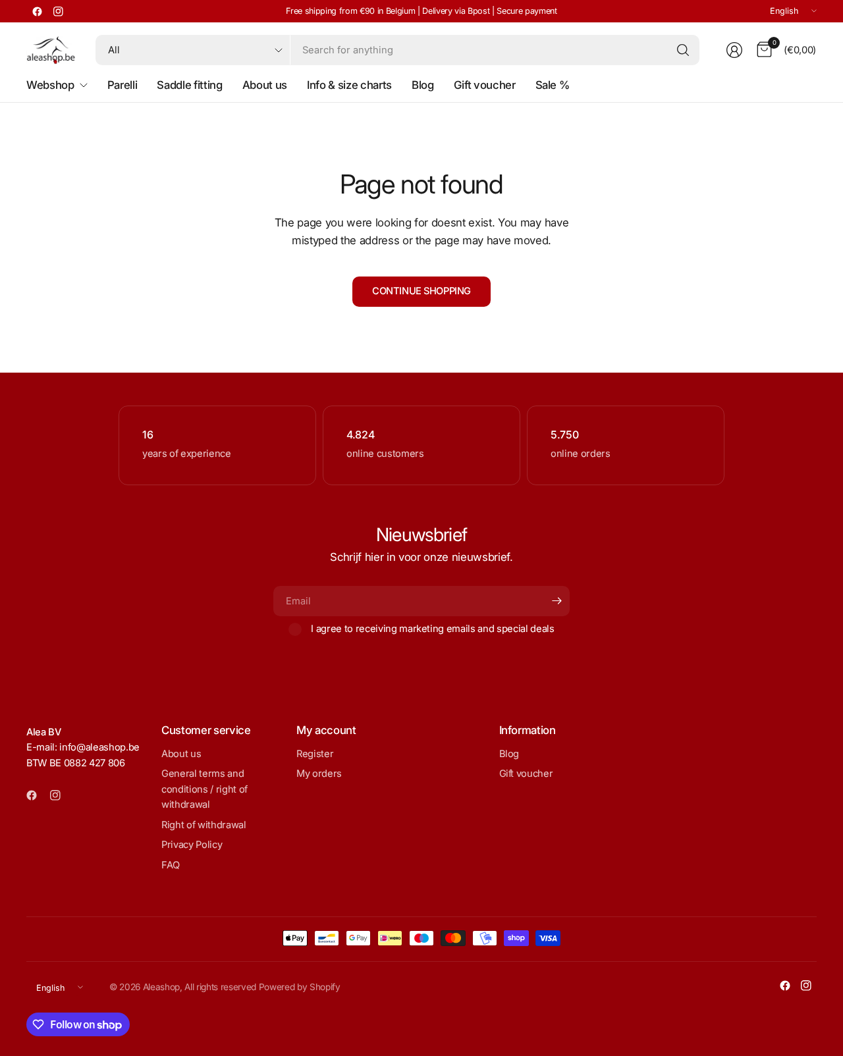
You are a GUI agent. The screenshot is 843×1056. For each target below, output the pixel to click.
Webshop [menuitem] (50, 85)
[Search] (682, 50)
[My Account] (734, 50)
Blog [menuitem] (423, 85)
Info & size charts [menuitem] (349, 85)
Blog (509, 754)
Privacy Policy (191, 845)
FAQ (170, 865)
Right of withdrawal (203, 825)
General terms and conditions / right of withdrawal (204, 789)
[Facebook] (36, 11)
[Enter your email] (556, 601)
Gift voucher (526, 773)
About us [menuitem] (264, 85)
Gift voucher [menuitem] (485, 85)
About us (181, 754)
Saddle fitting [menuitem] (189, 85)
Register (314, 754)
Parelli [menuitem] (122, 85)
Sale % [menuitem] (552, 85)
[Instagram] (57, 11)
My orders (319, 773)
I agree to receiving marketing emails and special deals (433, 629)
